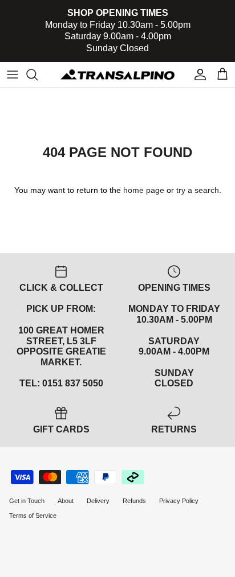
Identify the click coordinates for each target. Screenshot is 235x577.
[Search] (37, 74)
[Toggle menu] (12, 74)
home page (143, 190)
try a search (197, 190)
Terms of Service (32, 515)
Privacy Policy (178, 500)
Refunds (134, 500)
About (66, 500)
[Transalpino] (117, 74)
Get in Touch (26, 500)
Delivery (98, 500)
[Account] (197, 74)
